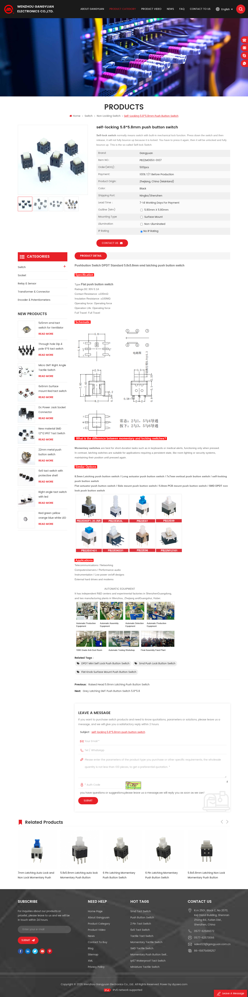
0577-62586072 (204, 931)
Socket (22, 275)
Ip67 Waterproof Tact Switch (148, 961)
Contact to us (200, 9)
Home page (95, 911)
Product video (151, 9)
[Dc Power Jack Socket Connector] (26, 413)
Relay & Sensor (27, 283)
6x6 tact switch (140, 930)
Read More (45, 334)
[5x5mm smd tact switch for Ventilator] (26, 329)
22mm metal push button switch (49, 452)
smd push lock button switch (157, 663)
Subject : (112, 732)
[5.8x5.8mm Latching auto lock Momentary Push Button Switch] (79, 849)
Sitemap (93, 955)
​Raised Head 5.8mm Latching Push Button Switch (119, 684)
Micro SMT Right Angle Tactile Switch (52, 367)
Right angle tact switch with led (52, 494)
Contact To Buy (97, 942)
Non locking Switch (109, 116)
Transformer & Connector (34, 292)
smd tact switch (140, 911)
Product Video (96, 930)
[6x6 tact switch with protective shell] (26, 477)
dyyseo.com (179, 984)
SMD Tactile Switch (141, 948)
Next (227, 822)
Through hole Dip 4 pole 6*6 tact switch (50, 346)
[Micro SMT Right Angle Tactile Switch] (26, 371)
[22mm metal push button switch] (26, 456)
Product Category (122, 9)
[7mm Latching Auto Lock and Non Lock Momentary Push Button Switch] (37, 849)
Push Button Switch (142, 917)
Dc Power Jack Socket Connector (52, 409)
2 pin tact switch (140, 924)
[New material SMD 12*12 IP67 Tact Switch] (26, 435)
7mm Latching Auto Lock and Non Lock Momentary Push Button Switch (36, 875)
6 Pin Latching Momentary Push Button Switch (119, 875)
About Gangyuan (92, 9)
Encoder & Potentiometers (34, 300)
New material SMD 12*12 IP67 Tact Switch (51, 431)
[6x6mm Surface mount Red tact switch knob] (26, 392)
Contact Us (110, 243)
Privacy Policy (96, 967)
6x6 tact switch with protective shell (50, 473)
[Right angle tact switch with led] (26, 498)
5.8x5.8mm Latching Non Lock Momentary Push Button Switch (206, 875)
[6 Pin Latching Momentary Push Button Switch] (122, 849)
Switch (89, 116)
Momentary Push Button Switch (149, 955)
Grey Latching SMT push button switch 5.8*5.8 (111, 691)
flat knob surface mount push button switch (108, 672)
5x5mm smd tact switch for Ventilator (50, 325)
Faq (181, 9)
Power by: (173, 984)
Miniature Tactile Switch (145, 967)
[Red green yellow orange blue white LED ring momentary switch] (26, 519)
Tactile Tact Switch (141, 936)
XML (90, 961)
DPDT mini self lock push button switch (105, 663)
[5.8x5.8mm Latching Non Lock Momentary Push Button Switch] (207, 849)
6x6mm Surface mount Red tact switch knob (52, 389)
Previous (222, 822)
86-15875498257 (205, 951)
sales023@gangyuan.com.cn (212, 944)
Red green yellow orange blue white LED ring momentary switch (52, 515)
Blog (90, 948)
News (170, 9)
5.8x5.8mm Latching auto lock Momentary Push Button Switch (79, 875)
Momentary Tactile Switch (146, 942)
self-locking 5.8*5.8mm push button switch (118, 732)
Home (76, 116)
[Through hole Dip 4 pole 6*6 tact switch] (26, 350)
